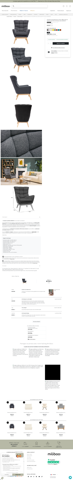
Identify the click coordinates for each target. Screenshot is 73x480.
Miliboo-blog (29, 467)
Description (4, 217)
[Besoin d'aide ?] (70, 477)
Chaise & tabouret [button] (13, 14)
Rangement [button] (30, 14)
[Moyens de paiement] (16, 476)
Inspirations (52, 10)
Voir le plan (30, 329)
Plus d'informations (32, 339)
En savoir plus (35, 263)
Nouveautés (5, 10)
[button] (20, 356)
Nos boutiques (61, 10)
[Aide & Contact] (63, 6)
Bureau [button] (20, 14)
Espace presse (29, 455)
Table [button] (24, 14)
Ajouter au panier (61, 43)
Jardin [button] (52, 14)
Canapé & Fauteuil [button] (5, 14)
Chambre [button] (35, 14)
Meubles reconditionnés (63, 14)
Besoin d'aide (29, 454)
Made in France (24, 10)
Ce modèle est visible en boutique (59, 47)
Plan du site (29, 458)
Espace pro (68, 10)
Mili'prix (32, 10)
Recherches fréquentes (31, 461)
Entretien (4, 265)
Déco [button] (56, 14)
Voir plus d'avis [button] (36, 321)
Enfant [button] (47, 14)
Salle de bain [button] (41, 14)
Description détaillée (50, 23)
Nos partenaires (29, 468)
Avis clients (29, 457)
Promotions (14, 10)
